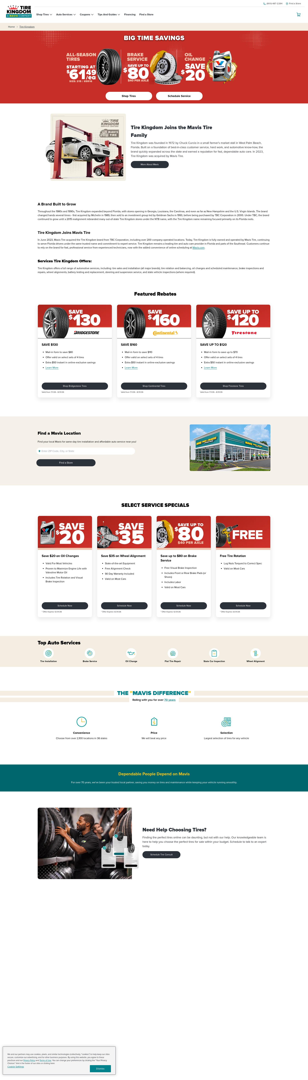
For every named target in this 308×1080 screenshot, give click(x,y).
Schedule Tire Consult (161, 854)
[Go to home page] (18, 11)
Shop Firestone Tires (233, 386)
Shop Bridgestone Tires (75, 386)
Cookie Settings (15, 1066)
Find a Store (66, 462)
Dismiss (100, 1068)
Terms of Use (45, 1060)
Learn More (52, 367)
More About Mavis (150, 164)
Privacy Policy (29, 1060)
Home (11, 26)
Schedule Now (65, 605)
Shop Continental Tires (154, 386)
